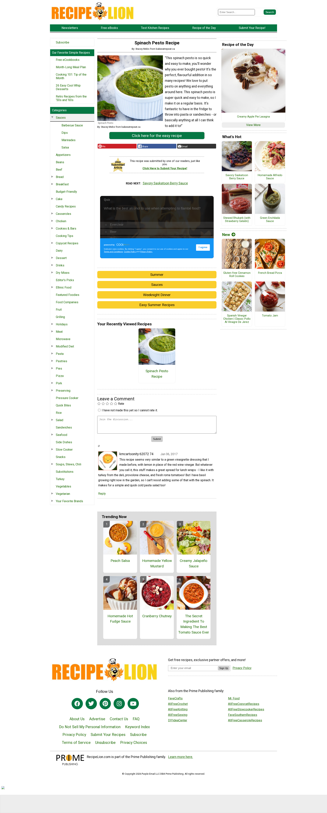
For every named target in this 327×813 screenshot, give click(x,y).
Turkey (60, 479)
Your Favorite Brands (69, 501)
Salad (59, 420)
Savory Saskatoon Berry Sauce (165, 183)
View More (253, 125)
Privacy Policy (74, 734)
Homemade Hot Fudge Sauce (120, 619)
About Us (77, 719)
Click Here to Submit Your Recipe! (164, 168)
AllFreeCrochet (178, 704)
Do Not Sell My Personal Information (90, 727)
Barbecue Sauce (72, 125)
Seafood (61, 435)
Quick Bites (63, 405)
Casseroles (63, 214)
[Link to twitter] (91, 703)
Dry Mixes (62, 273)
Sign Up (223, 668)
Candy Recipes (66, 206)
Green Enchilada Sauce (270, 220)
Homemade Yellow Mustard (157, 563)
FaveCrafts (175, 698)
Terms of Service (76, 742)
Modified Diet (65, 346)
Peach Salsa (120, 561)
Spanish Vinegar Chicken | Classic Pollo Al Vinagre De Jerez (237, 318)
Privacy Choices (133, 742)
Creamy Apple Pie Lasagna (253, 116)
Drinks (60, 265)
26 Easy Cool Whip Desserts (68, 87)
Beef (59, 169)
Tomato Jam (270, 315)
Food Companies (67, 302)
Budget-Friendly (66, 191)
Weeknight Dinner (157, 295)
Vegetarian (63, 494)
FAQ (136, 719)
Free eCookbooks (67, 60)
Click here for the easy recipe (157, 135)
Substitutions (64, 471)
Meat (59, 331)
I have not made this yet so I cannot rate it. (130, 410)
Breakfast (62, 184)
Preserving (63, 390)
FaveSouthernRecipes (242, 715)
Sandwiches (64, 427)
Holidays (62, 324)
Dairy (59, 250)
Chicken (61, 221)
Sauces (61, 117)
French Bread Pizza (270, 273)
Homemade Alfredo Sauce (270, 177)
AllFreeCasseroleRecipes (245, 720)
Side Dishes (64, 442)
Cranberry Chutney (157, 616)
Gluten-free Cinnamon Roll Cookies (237, 275)
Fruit (59, 309)
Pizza (60, 376)
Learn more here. (180, 757)
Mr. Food (234, 698)
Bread (60, 177)
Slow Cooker (64, 449)
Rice (59, 413)
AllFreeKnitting (178, 709)
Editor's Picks (65, 280)
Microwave (63, 339)
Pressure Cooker (67, 398)
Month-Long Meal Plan (71, 67)
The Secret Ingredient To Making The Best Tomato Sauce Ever (193, 624)
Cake (59, 199)
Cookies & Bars (66, 228)
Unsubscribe (105, 742)
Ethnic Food (63, 287)
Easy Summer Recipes (157, 305)
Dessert (61, 258)
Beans (60, 162)
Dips (65, 133)
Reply (102, 493)
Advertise (97, 719)
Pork (59, 383)
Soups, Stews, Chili (68, 464)
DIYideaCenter (177, 720)
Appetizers (63, 155)
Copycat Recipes (67, 243)
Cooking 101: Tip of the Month (71, 76)
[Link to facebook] (77, 703)
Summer (157, 274)
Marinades (69, 140)
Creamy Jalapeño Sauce (193, 563)
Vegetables (63, 486)
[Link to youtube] (133, 703)
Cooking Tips (64, 236)
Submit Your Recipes (108, 734)
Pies (59, 368)
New (226, 234)
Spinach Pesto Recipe (157, 374)
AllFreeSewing (177, 715)
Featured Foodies (67, 295)
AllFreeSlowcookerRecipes (246, 709)
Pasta (60, 354)
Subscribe (62, 42)
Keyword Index (137, 727)
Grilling (60, 317)
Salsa (65, 147)
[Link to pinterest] (105, 703)
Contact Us (119, 719)
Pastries (61, 361)
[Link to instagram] (119, 703)
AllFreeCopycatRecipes (243, 704)
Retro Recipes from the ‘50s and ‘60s (71, 98)
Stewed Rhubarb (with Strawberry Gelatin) (236, 220)
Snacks (60, 457)
